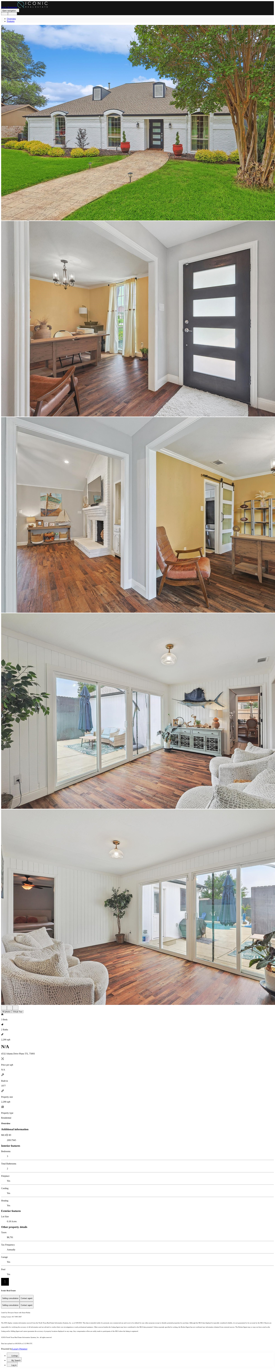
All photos (6, 1012)
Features (10, 21)
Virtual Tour (17, 1012)
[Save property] (10, 1007)
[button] (137, 123)
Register (12, 14)
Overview (11, 18)
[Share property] (15, 1007)
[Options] (4, 1007)
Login (4, 14)
